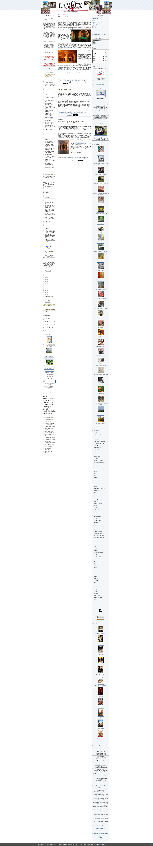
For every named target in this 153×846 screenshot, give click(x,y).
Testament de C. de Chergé (101, 757)
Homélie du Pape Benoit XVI (100, 754)
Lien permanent (70, 112)
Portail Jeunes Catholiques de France (50, 442)
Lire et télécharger (100, 770)
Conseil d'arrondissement (99, 462)
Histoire (95, 501)
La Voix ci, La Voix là (98, 514)
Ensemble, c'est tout (100, 674)
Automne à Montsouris (101, 423)
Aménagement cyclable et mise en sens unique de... (50, 236)
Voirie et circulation (98, 597)
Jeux (95, 512)
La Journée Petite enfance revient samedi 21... (50, 131)
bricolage (96, 458)
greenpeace (80, 158)
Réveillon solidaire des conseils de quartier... (50, 241)
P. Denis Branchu (49, 68)
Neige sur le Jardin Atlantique (100, 365)
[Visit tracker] (101, 837)
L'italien (100, 717)
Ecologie (96, 477)
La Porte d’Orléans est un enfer (49, 222)
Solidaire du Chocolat (100, 346)
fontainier (75, 80)
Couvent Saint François (50, 426)
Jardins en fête (100, 393)
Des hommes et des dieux (100, 633)
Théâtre (95, 587)
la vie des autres (100, 644)
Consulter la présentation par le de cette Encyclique (100, 775)
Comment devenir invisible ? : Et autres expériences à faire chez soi (49, 345)
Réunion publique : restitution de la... (49, 111)
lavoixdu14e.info (52, 305)
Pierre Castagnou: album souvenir (100, 308)
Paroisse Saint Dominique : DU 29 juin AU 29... (50, 93)
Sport (95, 582)
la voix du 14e (48, 405)
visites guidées (97, 595)
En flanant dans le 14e (98, 484)
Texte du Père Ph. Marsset (100, 779)
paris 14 (46, 400)
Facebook (73, 82)
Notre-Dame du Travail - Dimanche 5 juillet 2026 (50, 97)
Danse (95, 471)
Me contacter (100, 15)
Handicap (96, 499)
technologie (96, 584)
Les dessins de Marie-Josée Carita (100, 374)
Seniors (95, 567)
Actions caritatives (98, 447)
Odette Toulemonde (100, 738)
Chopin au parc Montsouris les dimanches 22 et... (49, 114)
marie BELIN (100, 232)
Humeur (95, 505)
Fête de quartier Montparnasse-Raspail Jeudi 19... (50, 138)
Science (95, 563)
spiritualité (96, 580)
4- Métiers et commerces (99, 437)
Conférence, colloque (98, 460)
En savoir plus (103, 844)
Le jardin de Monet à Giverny (100, 223)
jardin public (96, 509)
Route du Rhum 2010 (100, 414)
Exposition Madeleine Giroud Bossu (100, 251)
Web (95, 601)
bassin (64, 82)
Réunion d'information (98, 552)
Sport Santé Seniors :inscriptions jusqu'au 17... (50, 206)
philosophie (96, 544)
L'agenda (94, 48)
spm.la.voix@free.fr (48, 417)
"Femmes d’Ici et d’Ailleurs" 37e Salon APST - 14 (49, 100)
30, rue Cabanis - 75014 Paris (98, 38)
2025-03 (46, 287)
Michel (46, 205)
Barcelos (101, 336)
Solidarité (96, 578)
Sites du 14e (96, 574)
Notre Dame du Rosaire (50, 437)
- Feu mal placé (46, 192)
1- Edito (95, 432)
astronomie (76, 158)
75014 (52, 402)
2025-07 (46, 283)
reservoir (67, 82)
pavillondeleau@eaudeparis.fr (64, 47)
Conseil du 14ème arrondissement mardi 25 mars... (49, 145)
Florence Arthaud (100, 154)
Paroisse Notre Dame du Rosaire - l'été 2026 (50, 89)
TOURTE (47, 209)
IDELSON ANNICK (49, 239)
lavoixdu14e (48, 413)
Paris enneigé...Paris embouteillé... (47, 180)
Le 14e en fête (48, 120)
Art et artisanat (97, 456)
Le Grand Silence (100, 654)
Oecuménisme (97, 539)
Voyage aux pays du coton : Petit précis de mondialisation (49, 387)
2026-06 (46, 279)
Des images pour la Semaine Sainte (100, 242)
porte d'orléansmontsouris (74, 113)
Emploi (95, 482)
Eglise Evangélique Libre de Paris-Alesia (49, 432)
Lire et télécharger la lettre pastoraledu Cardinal (100, 765)
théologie (96, 589)
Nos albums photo (96, 144)
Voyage (95, 599)
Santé (95, 561)
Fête (95, 492)
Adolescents (96, 449)
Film (95, 497)
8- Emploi (96, 445)
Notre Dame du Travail (50, 439)
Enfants (95, 486)
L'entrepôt (47, 407)
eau (59, 113)
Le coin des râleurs (98, 516)
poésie (95, 548)
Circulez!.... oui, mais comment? (47, 178)
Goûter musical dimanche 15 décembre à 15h (50, 160)
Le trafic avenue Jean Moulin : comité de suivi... (49, 210)
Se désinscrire (97, 25)
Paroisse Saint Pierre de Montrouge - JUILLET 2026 (50, 86)
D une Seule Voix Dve (100, 664)
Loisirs (95, 524)
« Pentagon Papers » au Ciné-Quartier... (50, 157)
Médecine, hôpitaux (98, 531)
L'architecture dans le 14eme (100, 526)
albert (46, 217)
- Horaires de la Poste (47, 191)
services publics (97, 569)
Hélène (46, 213)
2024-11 (46, 292)
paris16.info (45, 313)
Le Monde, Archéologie (48, 311)
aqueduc (60, 82)
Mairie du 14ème (97, 529)
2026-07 (46, 277)
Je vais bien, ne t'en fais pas (101, 685)
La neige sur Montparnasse (101, 213)
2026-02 (46, 281)
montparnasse (49, 398)
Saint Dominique (48, 446)
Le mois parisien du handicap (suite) (49, 118)
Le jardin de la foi (49, 370)
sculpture (96, 565)
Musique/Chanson (98, 533)
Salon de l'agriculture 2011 (100, 204)
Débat (95, 473)
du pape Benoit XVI (100, 761)
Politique (96, 550)
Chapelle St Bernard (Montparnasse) (49, 424)
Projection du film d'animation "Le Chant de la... (49, 164)
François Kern (101, 261)
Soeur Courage (49, 378)
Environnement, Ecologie (99, 488)
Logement (96, 522)
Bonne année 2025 (49, 154)
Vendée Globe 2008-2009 (100, 298)
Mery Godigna (101, 270)
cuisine (95, 469)
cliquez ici (81, 72)
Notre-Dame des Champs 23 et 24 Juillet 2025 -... (50, 107)
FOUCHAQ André (48, 230)
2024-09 (46, 294)
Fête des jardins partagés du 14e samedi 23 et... (50, 218)
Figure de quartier (97, 494)
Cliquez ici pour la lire (101, 751)
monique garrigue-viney (50, 224)
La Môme (101, 696)
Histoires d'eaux (63, 16)
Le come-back (101, 706)
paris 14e (46, 409)
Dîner (95, 475)
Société (95, 576)
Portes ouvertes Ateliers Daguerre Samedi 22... (50, 152)
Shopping (96, 572)
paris (45, 396)
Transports (96, 591)
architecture (96, 454)
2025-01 (46, 288)
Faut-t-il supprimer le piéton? (49, 176)
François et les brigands (49, 365)
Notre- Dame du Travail (99, 537)
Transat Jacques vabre (101, 355)
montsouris (71, 158)
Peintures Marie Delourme (100, 289)
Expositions (96, 490)
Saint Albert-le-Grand (49, 444)
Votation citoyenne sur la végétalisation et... (50, 149)
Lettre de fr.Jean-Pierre (100, 758)
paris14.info (45, 314)
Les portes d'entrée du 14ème (100, 317)
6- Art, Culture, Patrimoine (99, 441)
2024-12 (46, 290)
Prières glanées (49, 374)
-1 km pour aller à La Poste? (49, 182)
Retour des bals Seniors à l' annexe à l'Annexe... (50, 214)
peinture (95, 542)
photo (95, 546)
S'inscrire (96, 22)
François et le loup (49, 358)
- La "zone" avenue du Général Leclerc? (47, 189)
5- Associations (97, 439)
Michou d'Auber (100, 728)
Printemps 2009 (100, 327)
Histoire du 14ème (98, 503)
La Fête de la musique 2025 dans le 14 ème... (50, 123)
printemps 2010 (100, 384)
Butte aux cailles (46, 315)
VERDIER (47, 234)
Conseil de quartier (98, 464)
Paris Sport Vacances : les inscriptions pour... (50, 142)
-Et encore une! (46, 183)
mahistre (47, 200)
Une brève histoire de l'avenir (49, 384)
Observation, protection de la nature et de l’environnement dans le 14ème (71, 122)
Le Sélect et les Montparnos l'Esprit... (49, 104)
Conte (95, 467)
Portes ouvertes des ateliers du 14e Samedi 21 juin (50, 126)
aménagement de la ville (99, 452)
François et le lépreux (49, 354)
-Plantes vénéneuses (47, 186)
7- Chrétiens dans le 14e (99, 443)
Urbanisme (96, 593)
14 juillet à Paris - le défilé (100, 174)
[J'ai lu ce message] (151, 844)
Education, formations (98, 479)
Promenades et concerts (65, 90)
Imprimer (70, 115)
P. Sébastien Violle (49, 71)
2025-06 (46, 285)
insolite (95, 507)
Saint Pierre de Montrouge (48, 449)
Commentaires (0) (67, 80)
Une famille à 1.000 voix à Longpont (100, 183)
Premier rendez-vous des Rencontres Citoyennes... (49, 169)
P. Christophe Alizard (49, 70)
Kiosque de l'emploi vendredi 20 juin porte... (50, 134)
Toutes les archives (49, 296)
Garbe (46, 221)
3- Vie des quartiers (98, 434)
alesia (67, 113)
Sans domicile (97, 559)
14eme (64, 113)
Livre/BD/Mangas (97, 520)
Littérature (96, 518)
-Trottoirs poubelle (47, 187)
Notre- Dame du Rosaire (99, 535)
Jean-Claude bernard (100, 279)
